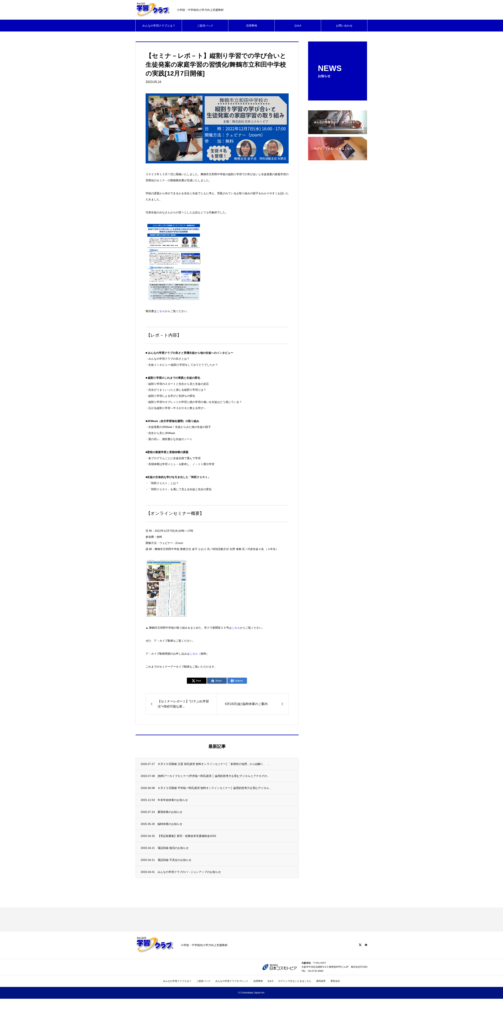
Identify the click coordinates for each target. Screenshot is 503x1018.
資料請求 (321, 981)
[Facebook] (366, 944)
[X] (360, 944)
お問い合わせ (344, 25)
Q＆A (298, 25)
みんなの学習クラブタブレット (231, 981)
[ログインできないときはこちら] (337, 157)
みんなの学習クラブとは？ (158, 25)
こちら (161, 311)
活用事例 (251, 25)
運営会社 (335, 981)
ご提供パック (205, 25)
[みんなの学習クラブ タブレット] (337, 131)
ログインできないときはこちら (294, 981)
